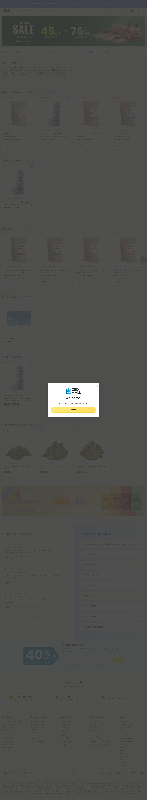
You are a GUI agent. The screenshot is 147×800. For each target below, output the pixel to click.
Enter (73, 410)
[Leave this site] (96, 385)
